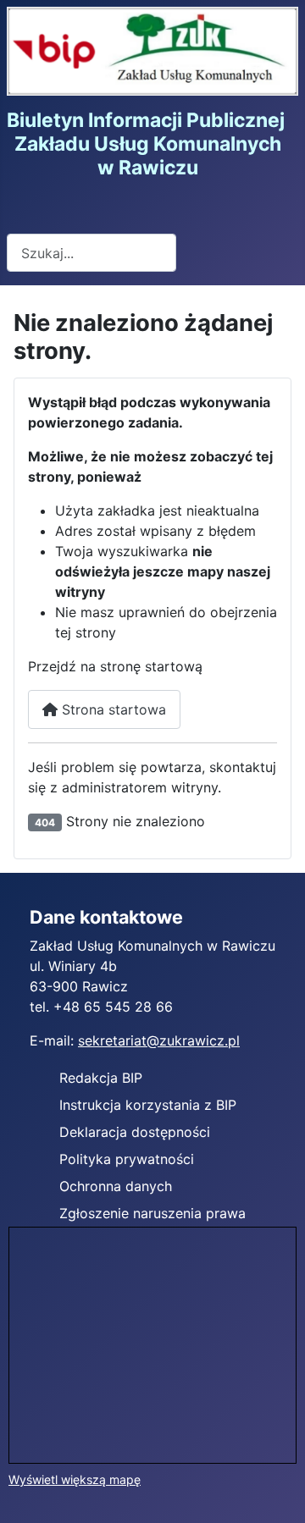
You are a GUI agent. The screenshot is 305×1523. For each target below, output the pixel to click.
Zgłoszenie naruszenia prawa (152, 1213)
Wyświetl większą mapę (74, 1479)
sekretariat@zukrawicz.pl (159, 1040)
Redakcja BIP (100, 1077)
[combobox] (91, 253)
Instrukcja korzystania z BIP (147, 1104)
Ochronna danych (115, 1186)
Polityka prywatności (126, 1159)
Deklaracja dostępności (134, 1131)
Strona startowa (112, 709)
